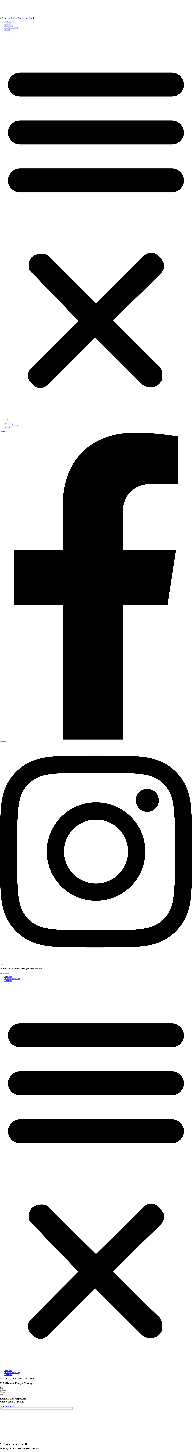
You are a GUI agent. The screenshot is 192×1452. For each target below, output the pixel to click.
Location (7, 24)
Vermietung (8, 26)
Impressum (8, 977)
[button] (96, 225)
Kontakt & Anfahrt (11, 28)
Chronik (7, 30)
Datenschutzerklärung (12, 979)
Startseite (7, 22)
